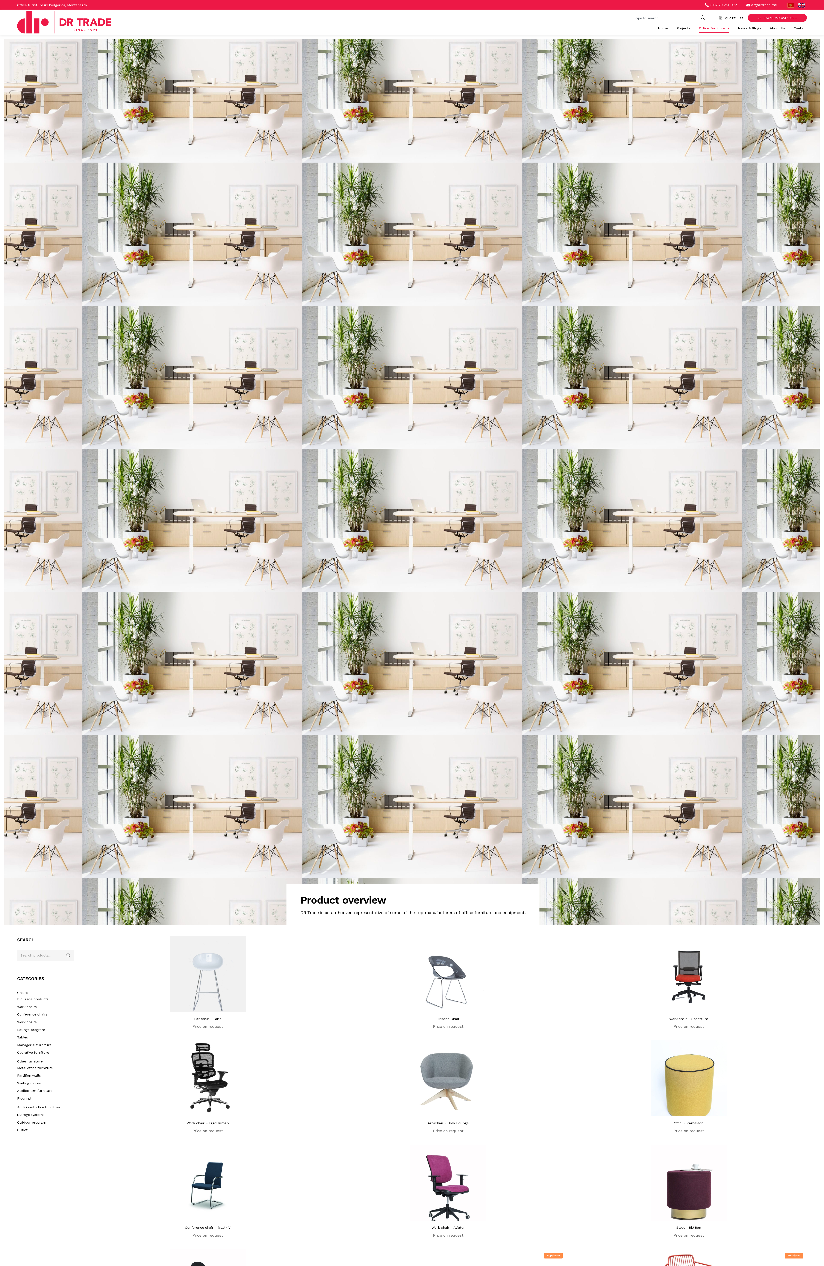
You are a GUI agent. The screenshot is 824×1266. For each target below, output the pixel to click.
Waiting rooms (29, 1083)
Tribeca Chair (448, 1019)
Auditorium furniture (35, 1091)
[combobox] (665, 18)
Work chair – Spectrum (688, 1019)
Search (68, 955)
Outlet (22, 1130)
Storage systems (30, 1115)
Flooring (24, 1098)
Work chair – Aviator (448, 1227)
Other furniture (30, 1061)
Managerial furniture (34, 1045)
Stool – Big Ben (688, 1227)
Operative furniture (33, 1052)
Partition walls (29, 1075)
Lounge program (31, 1030)
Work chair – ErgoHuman (208, 1123)
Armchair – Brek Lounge (448, 1123)
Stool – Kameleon (688, 1123)
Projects (683, 28)
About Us (777, 28)
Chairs (22, 993)
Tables (22, 1037)
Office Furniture (712, 28)
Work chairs (27, 1007)
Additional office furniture (38, 1107)
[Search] (702, 18)
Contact (800, 28)
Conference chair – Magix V (207, 1227)
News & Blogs (749, 28)
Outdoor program (31, 1122)
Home (663, 28)
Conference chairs (32, 1014)
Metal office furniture (35, 1068)
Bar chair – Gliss (207, 1019)
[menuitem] (790, 5)
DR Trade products (32, 999)
